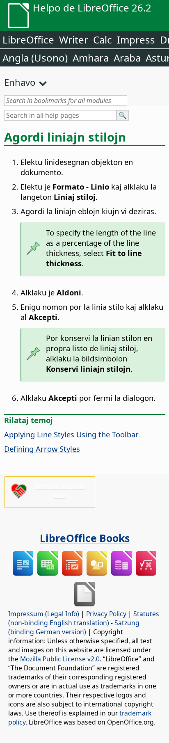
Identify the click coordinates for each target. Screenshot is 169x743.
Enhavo (19, 82)
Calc (102, 39)
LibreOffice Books (85, 538)
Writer (73, 39)
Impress (136, 39)
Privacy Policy (106, 613)
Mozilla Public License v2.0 (60, 658)
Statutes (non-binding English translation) (83, 618)
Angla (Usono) (35, 57)
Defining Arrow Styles (42, 449)
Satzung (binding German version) (73, 627)
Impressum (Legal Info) (43, 613)
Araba (127, 57)
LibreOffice (28, 39)
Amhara (91, 57)
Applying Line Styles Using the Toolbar (71, 434)
